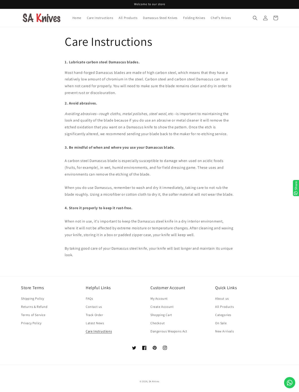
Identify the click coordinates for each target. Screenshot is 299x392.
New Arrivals (224, 331)
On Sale (221, 323)
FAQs (89, 298)
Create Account (162, 307)
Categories (223, 315)
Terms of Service (33, 315)
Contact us (94, 307)
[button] (255, 18)
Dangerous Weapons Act (168, 331)
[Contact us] (289, 382)
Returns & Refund (34, 307)
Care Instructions (99, 331)
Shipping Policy (32, 298)
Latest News (95, 323)
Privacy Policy (31, 323)
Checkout (157, 323)
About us (222, 298)
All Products (224, 307)
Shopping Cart (161, 315)
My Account (159, 298)
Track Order (94, 315)
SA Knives (154, 381)
